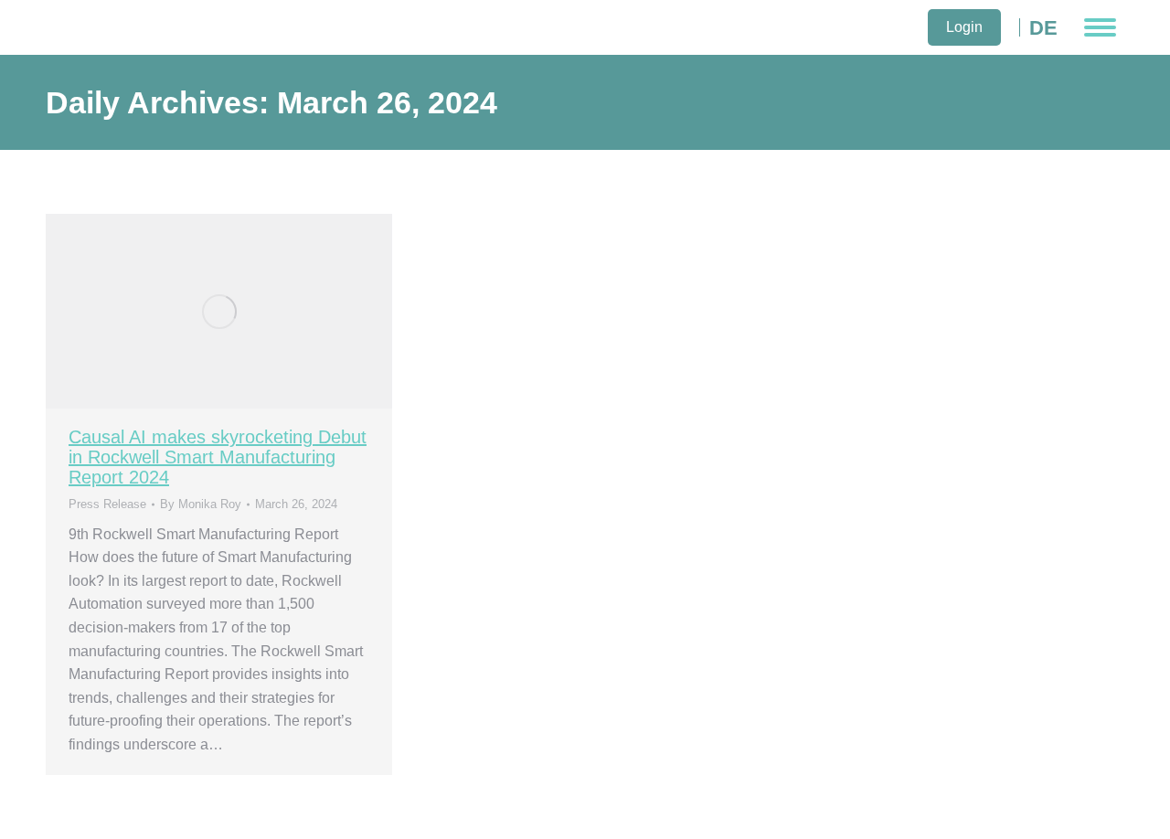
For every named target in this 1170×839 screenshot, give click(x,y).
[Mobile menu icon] (1100, 27)
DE (1043, 27)
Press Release (107, 504)
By (200, 504)
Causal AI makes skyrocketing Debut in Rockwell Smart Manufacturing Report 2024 (218, 457)
